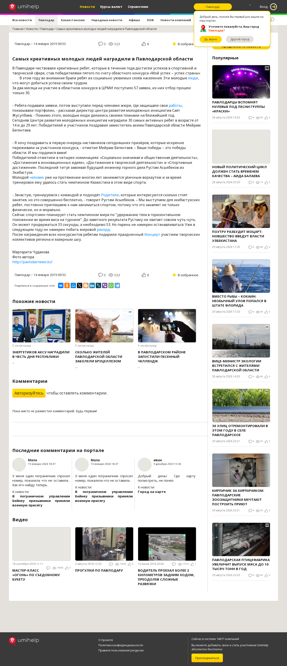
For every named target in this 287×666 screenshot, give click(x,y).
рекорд (103, 229)
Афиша (134, 20)
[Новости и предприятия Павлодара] (24, 6)
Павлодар (46, 20)
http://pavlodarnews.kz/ (32, 261)
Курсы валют (111, 6)
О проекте (105, 640)
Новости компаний (176, 20)
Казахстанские (73, 20)
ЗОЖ (150, 20)
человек (37, 177)
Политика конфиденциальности (120, 645)
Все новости (22, 20)
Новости (87, 6)
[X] (79, 285)
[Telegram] (117, 285)
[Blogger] (86, 285)
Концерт (152, 234)
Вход (264, 6)
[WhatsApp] (111, 285)
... (41, 357)
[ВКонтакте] (60, 285)
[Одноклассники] (67, 285)
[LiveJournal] (98, 285)
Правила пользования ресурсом (121, 650)
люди (193, 78)
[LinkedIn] (92, 285)
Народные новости (106, 20)
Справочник (138, 6)
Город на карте (152, 491)
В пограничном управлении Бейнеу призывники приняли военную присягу (41, 500)
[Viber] (104, 285)
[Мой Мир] (73, 285)
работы (175, 105)
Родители (110, 194)
